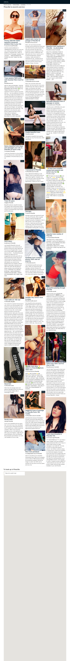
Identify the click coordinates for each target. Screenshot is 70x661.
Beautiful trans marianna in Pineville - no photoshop (55, 47)
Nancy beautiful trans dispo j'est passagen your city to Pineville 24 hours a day (13, 147)
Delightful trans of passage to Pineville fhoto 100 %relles (34, 412)
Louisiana (23, 4)
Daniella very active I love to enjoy (34, 298)
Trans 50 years (9, 201)
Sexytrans (7, 384)
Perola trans (8, 419)
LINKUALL (6, 2)
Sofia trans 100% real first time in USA (55, 364)
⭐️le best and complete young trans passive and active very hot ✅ (54, 170)
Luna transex (29, 79)
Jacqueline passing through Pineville (55, 288)
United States (16, 4)
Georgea (28, 211)
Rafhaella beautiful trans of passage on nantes (55, 102)
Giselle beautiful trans (32, 132)
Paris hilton (8, 241)
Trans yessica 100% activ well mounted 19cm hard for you (13, 79)
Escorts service (7, 4)
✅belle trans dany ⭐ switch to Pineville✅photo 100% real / (34, 367)
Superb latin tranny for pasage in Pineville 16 (33, 40)
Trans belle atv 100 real (12, 300)
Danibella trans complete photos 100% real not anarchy (33, 259)
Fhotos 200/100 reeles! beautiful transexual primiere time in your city (12, 42)
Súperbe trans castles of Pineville (54, 235)
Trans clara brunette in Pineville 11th (54, 435)
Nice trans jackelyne (32, 452)
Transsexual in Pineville (33, 170)
